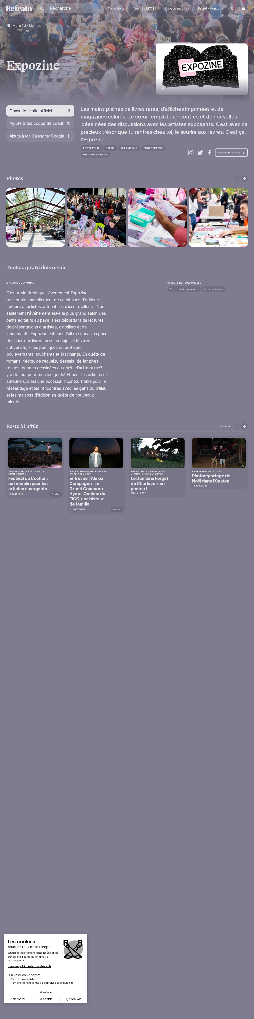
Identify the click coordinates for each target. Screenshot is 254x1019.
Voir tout (225, 426)
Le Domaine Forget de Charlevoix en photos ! (149, 483)
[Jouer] (202, 69)
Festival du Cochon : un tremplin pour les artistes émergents (28, 483)
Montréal (19, 26)
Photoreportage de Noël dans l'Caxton (211, 478)
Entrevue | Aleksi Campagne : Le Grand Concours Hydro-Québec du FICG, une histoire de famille (87, 491)
